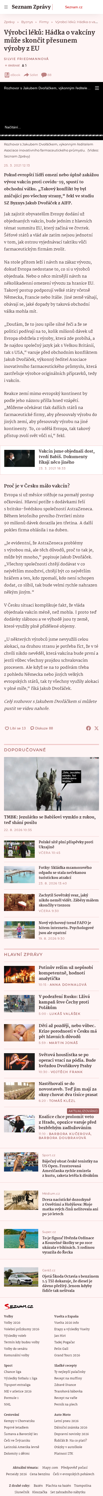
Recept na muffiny (68, 1378)
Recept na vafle (65, 1398)
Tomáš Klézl (62, 1101)
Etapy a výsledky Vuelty (72, 1329)
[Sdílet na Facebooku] (88, 728)
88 (50, 75)
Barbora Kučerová (70, 1134)
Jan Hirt (60, 1336)
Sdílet (34, 75)
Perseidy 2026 (16, 1474)
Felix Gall (61, 1349)
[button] (97, 88)
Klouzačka (39, 1492)
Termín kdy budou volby (22, 1342)
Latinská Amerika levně (21, 1447)
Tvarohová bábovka (68, 1391)
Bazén (38, 1485)
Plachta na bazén (58, 1485)
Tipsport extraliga (17, 1385)
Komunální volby (16, 1355)
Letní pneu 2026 (66, 1421)
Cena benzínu (40, 1474)
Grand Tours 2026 (67, 1355)
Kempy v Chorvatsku (19, 1421)
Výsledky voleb (15, 1336)
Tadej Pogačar (64, 1342)
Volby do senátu (16, 1349)
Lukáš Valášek (65, 1014)
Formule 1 (11, 1398)
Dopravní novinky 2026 (71, 1434)
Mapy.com (50, 1467)
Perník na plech (66, 1404)
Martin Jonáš (63, 1043)
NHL (7, 1404)
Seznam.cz (73, 7)
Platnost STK (63, 1453)
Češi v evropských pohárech (73, 1474)
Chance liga (12, 1372)
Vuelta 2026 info (66, 1322)
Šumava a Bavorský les (21, 1434)
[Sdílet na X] (96, 728)
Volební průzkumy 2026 (21, 1329)
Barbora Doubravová (62, 1138)
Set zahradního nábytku (68, 1492)
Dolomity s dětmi (17, 1453)
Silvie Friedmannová (26, 59)
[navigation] (6, 7)
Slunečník (21, 1492)
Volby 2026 (12, 1322)
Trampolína (82, 1485)
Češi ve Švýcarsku (17, 1440)
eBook (15, 75)
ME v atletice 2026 (18, 1391)
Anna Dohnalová (68, 984)
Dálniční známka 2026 (70, 1427)
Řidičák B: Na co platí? (70, 1440)
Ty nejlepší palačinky (70, 1372)
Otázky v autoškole (68, 1447)
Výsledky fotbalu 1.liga (20, 1378)
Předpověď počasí (74, 1467)
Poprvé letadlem (16, 1427)
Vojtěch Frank (67, 1072)
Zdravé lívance (65, 1385)
